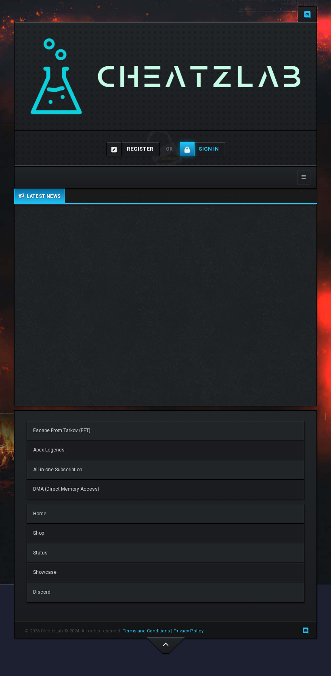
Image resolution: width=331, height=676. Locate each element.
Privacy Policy (189, 631)
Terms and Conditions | (148, 631)
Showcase (45, 572)
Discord (41, 592)
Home (39, 513)
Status (40, 553)
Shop (38, 533)
